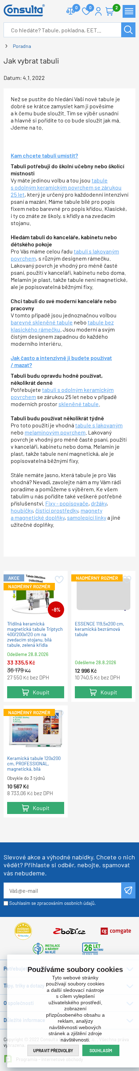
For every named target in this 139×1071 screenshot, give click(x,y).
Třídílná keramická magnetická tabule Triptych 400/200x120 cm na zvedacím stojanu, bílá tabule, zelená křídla (35, 634)
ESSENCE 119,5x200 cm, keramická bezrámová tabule (99, 629)
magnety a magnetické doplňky (56, 514)
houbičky (22, 510)
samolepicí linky (86, 517)
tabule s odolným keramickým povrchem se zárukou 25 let (66, 187)
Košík (109, 11)
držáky (99, 503)
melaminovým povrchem (55, 432)
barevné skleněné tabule (42, 322)
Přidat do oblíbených (58, 579)
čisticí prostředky (56, 510)
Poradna (22, 46)
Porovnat (70, 11)
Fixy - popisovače (66, 503)
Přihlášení (98, 11)
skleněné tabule (78, 403)
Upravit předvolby (53, 1050)
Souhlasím (100, 1050)
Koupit (41, 692)
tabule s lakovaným (99, 425)
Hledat (128, 29)
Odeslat (128, 890)
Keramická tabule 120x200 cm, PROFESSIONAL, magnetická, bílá (34, 764)
